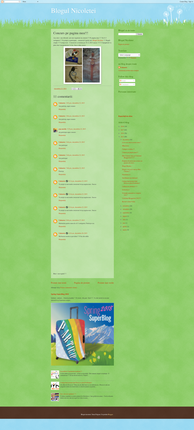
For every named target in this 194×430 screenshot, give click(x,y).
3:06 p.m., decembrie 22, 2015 (75, 116)
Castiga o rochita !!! (128, 149)
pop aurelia (62, 129)
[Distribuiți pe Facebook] (79, 89)
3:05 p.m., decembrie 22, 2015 (75, 103)
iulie (124, 219)
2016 (122, 133)
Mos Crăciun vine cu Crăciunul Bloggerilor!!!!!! (131, 157)
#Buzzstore (125, 146)
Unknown (62, 103)
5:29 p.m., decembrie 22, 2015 (76, 129)
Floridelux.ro (126, 174)
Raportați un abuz (125, 116)
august (125, 216)
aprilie (125, 226)
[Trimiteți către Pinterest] (81, 89)
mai (124, 223)
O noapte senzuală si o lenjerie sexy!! (131, 194)
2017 (122, 130)
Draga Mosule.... (127, 166)
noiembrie (126, 206)
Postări (123, 81)
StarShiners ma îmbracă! (130, 178)
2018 (122, 126)
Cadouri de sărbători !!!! (129, 186)
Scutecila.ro (126, 190)
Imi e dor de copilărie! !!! (68, 394)
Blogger (110, 414)
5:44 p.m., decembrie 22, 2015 (75, 142)
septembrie (126, 213)
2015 (122, 137)
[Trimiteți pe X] (77, 89)
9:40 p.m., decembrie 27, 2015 (75, 220)
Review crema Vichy (128, 201)
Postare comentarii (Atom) (68, 287)
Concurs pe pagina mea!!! (130, 152)
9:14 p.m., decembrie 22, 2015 (78, 194)
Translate (133, 58)
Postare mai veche (106, 282)
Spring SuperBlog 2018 (60, 294)
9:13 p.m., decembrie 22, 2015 (78, 181)
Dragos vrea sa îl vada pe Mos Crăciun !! (131, 170)
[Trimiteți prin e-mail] (72, 89)
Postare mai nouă (58, 282)
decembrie (126, 140)
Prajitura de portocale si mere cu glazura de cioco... (132, 162)
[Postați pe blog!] (74, 89)
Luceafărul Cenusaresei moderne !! (71, 371)
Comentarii (124, 84)
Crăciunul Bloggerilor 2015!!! (131, 198)
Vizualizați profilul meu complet (128, 70)
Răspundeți (62, 109)
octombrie (126, 209)
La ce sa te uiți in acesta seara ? (131, 142)
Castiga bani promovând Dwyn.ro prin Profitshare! (76, 382)
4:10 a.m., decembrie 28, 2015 (78, 233)
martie (125, 230)
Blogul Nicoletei (73, 10)
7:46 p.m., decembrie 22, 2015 (75, 168)
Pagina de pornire (82, 282)
